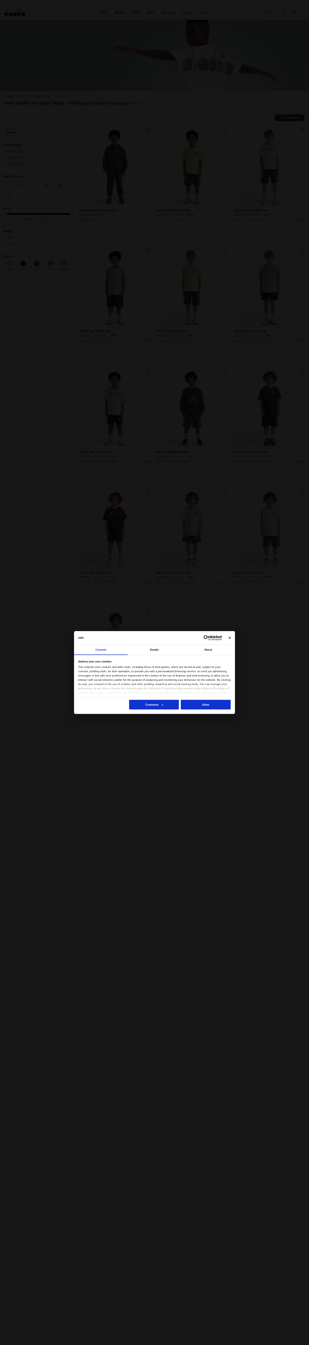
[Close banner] (230, 638)
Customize (152, 704)
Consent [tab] (100, 649)
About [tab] (208, 649)
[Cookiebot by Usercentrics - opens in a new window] (206, 638)
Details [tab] (154, 649)
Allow (205, 704)
